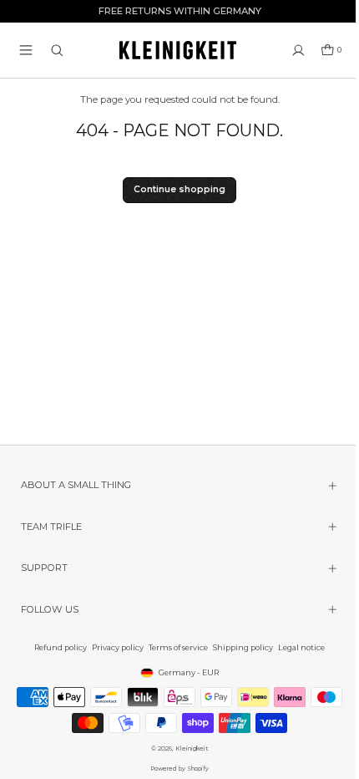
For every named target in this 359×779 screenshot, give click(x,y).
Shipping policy (239, 647)
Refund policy (56, 647)
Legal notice (297, 647)
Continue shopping (179, 189)
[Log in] (298, 50)
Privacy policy (113, 647)
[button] (26, 50)
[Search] (57, 50)
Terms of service (174, 647)
